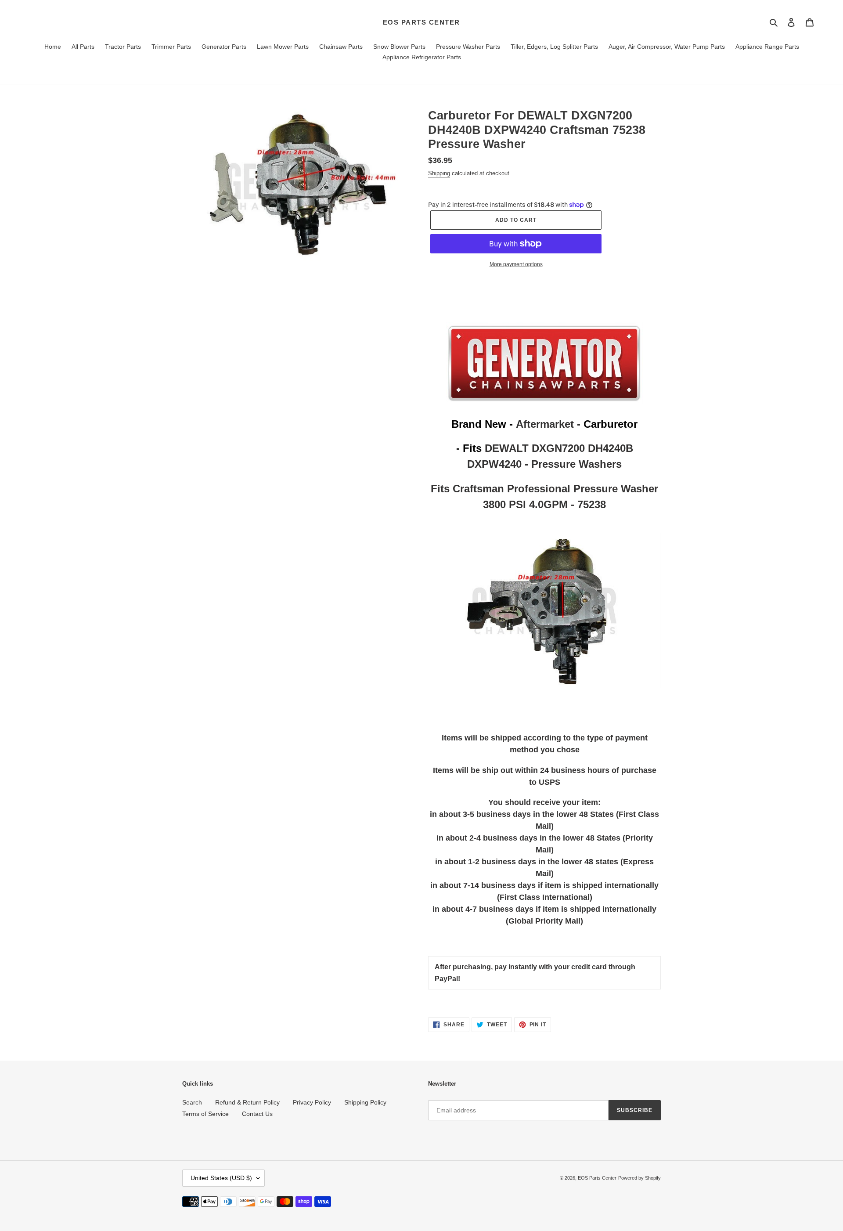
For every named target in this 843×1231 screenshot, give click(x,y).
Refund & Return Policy (247, 1102)
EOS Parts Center (421, 22)
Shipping (439, 173)
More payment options (516, 264)
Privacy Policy (312, 1102)
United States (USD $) (221, 1177)
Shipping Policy (365, 1102)
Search (192, 1102)
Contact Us (257, 1113)
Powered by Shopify (639, 1177)
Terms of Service (205, 1113)
